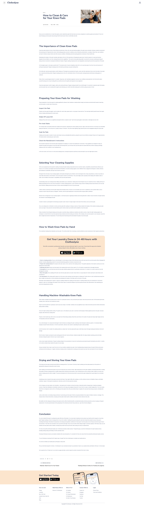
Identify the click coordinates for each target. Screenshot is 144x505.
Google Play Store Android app (66, 438)
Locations (41, 492)
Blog (44, 12)
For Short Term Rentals (71, 498)
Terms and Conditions (97, 492)
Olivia (57, 24)
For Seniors (68, 492)
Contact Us (82, 490)
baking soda (44, 181)
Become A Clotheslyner (57, 490)
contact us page (58, 450)
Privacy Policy (96, 490)
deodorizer (70, 181)
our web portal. (62, 441)
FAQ (40, 498)
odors (77, 181)
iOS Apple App (56, 438)
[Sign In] (140, 3)
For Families (68, 490)
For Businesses (69, 496)
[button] (4, 2)
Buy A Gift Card (42, 494)
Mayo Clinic (95, 52)
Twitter (81, 498)
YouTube (81, 496)
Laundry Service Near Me (44, 496)
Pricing (40, 490)
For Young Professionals (71, 494)
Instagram (82, 492)
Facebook (81, 494)
